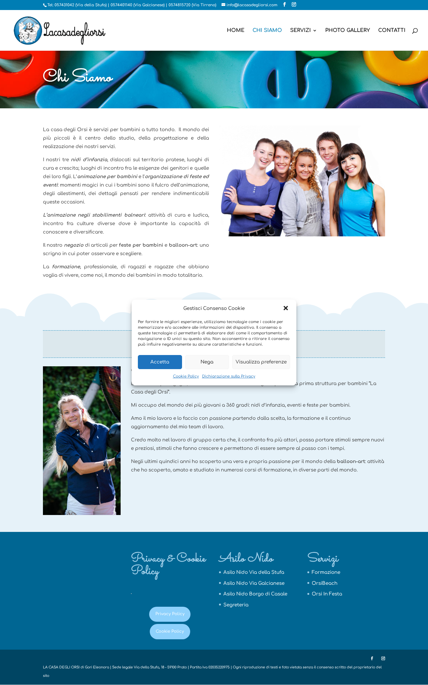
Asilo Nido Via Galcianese (253, 583)
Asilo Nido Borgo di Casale (255, 594)
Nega (207, 362)
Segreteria (235, 605)
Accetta (159, 362)
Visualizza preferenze (261, 362)
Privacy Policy (170, 614)
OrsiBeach (324, 583)
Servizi (300, 30)
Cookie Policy (186, 376)
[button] (286, 308)
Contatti (391, 30)
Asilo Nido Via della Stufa (253, 572)
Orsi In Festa (327, 594)
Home (235, 30)
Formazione (326, 572)
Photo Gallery (347, 30)
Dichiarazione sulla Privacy (228, 376)
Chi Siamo (267, 30)
